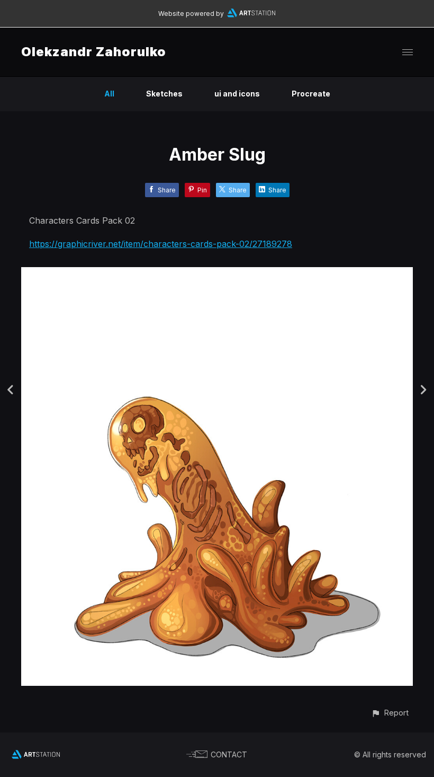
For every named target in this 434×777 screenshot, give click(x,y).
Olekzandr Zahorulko (93, 51)
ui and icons (237, 93)
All (109, 93)
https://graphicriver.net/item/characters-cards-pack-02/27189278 (160, 244)
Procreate (311, 93)
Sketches (164, 93)
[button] (390, 712)
